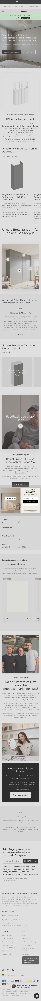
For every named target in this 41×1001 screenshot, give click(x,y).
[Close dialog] (39, 488)
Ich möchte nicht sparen (30, 505)
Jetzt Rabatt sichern (30, 501)
